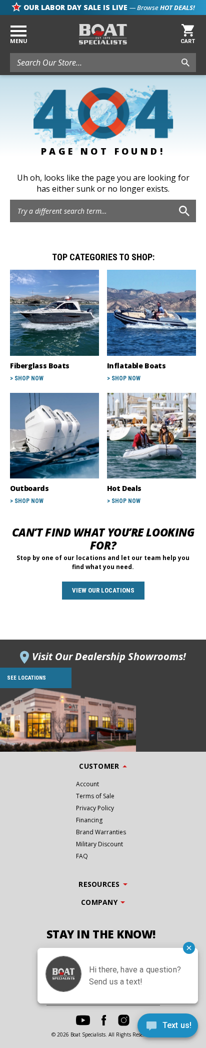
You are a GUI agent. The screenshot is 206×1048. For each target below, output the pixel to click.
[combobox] (103, 62)
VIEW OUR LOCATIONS (103, 590)
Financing (89, 820)
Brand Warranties (101, 832)
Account (87, 784)
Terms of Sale (95, 796)
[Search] (184, 211)
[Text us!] (168, 1027)
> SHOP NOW (27, 378)
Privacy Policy (95, 808)
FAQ (82, 856)
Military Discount (99, 844)
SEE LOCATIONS (26, 678)
